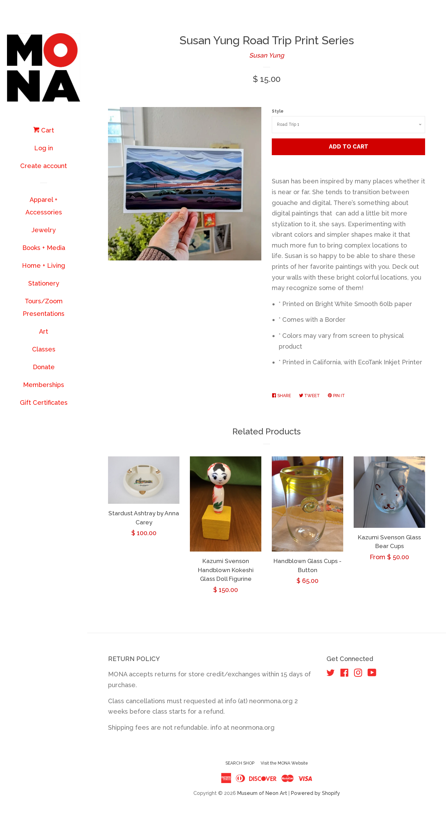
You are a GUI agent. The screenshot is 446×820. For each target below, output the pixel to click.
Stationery (43, 283)
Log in (43, 148)
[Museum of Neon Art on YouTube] (372, 673)
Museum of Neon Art (262, 793)
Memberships (43, 384)
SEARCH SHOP (239, 763)
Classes (43, 349)
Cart (46, 130)
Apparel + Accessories (43, 206)
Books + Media (43, 247)
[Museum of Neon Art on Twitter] (330, 673)
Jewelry (43, 230)
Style (278, 111)
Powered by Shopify (315, 793)
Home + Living (43, 265)
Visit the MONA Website (284, 763)
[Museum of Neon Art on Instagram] (358, 673)
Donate (44, 367)
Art (43, 331)
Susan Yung (266, 55)
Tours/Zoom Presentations (43, 307)
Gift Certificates (44, 402)
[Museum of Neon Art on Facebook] (344, 673)
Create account (43, 165)
